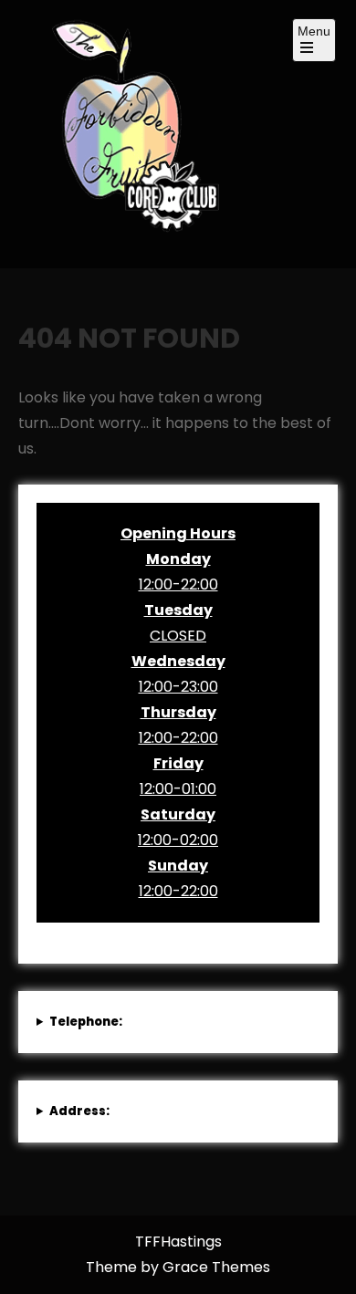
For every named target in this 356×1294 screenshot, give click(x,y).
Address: (79, 1111)
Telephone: (85, 1021)
